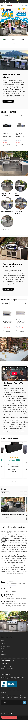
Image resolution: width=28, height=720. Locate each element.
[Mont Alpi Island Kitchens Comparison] (13, 504)
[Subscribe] (24, 702)
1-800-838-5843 (5, 663)
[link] (8, 1)
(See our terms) (12, 585)
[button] (2, 5)
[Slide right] (15, 44)
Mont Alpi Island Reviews (9, 97)
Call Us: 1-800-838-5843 (9, 717)
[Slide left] (12, 44)
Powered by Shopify (18, 717)
